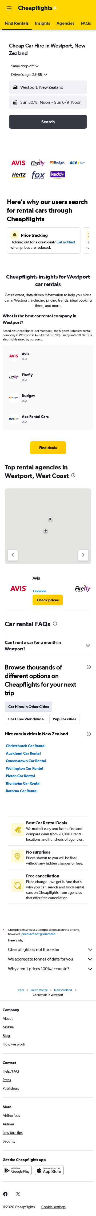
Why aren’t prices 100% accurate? (38, 968)
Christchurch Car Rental (26, 746)
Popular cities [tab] (64, 719)
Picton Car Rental (20, 776)
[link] (48, 447)
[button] (9, 8)
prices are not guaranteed (38, 934)
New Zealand (63, 990)
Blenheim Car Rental (23, 783)
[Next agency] (83, 555)
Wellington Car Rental (24, 768)
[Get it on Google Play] (17, 1170)
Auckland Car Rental (23, 753)
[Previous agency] (13, 555)
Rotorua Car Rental (22, 791)
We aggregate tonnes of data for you (40, 959)
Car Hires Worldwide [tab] (26, 719)
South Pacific (39, 990)
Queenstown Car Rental (26, 761)
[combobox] (25, 66)
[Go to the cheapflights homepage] (38, 8)
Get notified (66, 242)
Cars (21, 990)
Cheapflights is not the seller (33, 949)
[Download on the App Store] (49, 1170)
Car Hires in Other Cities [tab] (28, 707)
